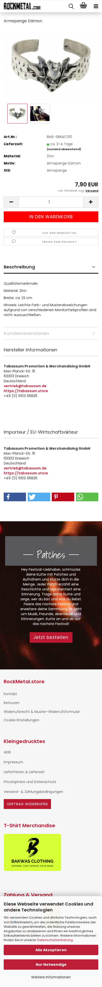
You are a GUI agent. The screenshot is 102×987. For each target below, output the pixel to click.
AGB (7, 752)
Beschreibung (19, 267)
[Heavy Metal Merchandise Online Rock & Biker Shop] (20, 6)
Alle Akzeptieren (51, 949)
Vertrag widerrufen (27, 804)
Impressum (13, 762)
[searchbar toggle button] (71, 6)
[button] (11, 202)
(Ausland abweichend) (64, 149)
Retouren (12, 702)
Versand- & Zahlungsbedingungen (33, 791)
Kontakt (10, 693)
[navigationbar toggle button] (96, 6)
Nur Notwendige (51, 964)
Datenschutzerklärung (55, 940)
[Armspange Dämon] (51, 65)
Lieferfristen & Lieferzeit (24, 771)
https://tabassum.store (26, 390)
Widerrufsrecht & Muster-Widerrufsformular (42, 711)
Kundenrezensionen (26, 333)
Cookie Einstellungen (21, 720)
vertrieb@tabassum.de (25, 385)
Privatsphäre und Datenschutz (30, 781)
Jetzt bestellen (50, 637)
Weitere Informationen (51, 977)
